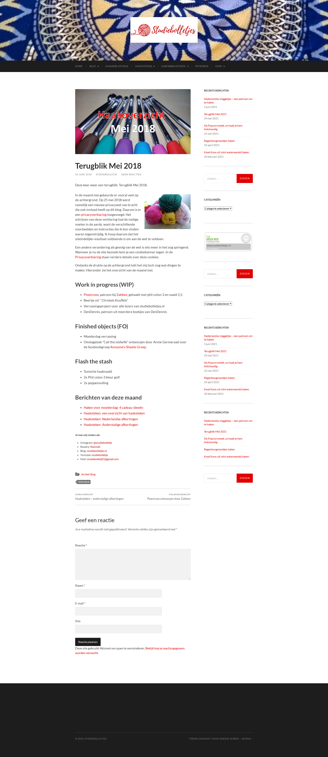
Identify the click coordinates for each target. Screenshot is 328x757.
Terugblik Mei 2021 (215, 114)
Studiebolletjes (96, 738)
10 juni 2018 (83, 174)
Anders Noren (229, 738)
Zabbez (122, 295)
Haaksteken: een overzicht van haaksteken (114, 413)
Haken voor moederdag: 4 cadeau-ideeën (113, 407)
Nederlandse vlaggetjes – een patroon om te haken (228, 100)
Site (77, 621)
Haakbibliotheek (116, 66)
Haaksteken (143, 66)
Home (79, 66)
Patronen (201, 66)
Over (218, 66)
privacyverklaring (94, 215)
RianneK (95, 446)
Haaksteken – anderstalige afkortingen (99, 496)
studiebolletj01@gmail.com (103, 459)
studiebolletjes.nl (97, 450)
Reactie (81, 545)
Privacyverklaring (88, 257)
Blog (93, 66)
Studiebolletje (106, 174)
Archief (85, 474)
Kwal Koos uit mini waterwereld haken (226, 152)
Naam (80, 585)
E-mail (80, 603)
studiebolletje (100, 454)
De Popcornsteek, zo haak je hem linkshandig (223, 127)
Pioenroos (91, 295)
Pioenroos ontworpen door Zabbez (169, 496)
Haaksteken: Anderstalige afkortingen (111, 425)
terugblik (84, 482)
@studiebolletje (102, 442)
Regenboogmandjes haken (219, 140)
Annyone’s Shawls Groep (128, 347)
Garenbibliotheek (173, 66)
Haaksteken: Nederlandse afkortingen (111, 419)
